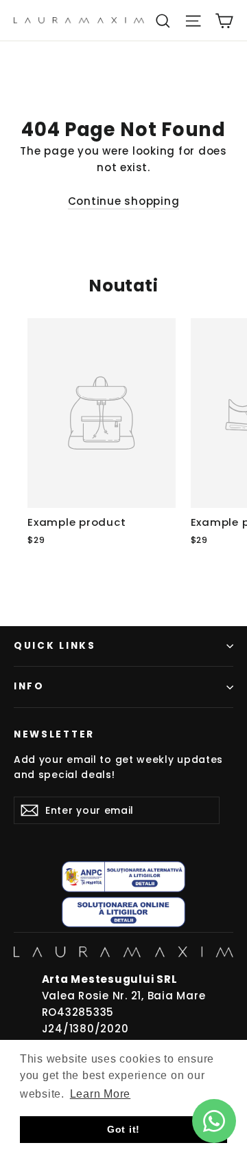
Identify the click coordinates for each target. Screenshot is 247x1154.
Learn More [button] (100, 1094)
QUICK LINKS (55, 645)
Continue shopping (124, 201)
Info (29, 686)
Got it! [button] (123, 1129)
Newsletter (54, 734)
